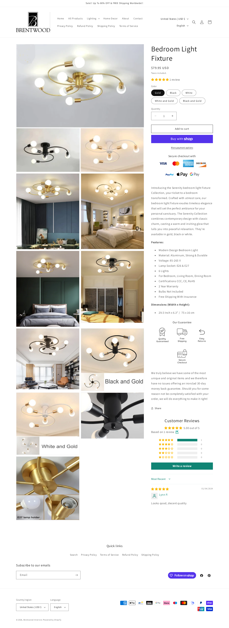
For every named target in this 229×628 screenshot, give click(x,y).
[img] (160, 489)
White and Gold (164, 100)
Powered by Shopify (52, 620)
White (189, 92)
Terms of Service (109, 554)
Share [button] (158, 408)
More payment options (182, 147)
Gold (158, 92)
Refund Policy (130, 554)
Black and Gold (192, 100)
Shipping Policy (150, 554)
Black (173, 92)
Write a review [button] (182, 466)
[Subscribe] (76, 575)
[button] (93, 18)
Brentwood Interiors (32, 620)
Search (74, 554)
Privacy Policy (89, 554)
